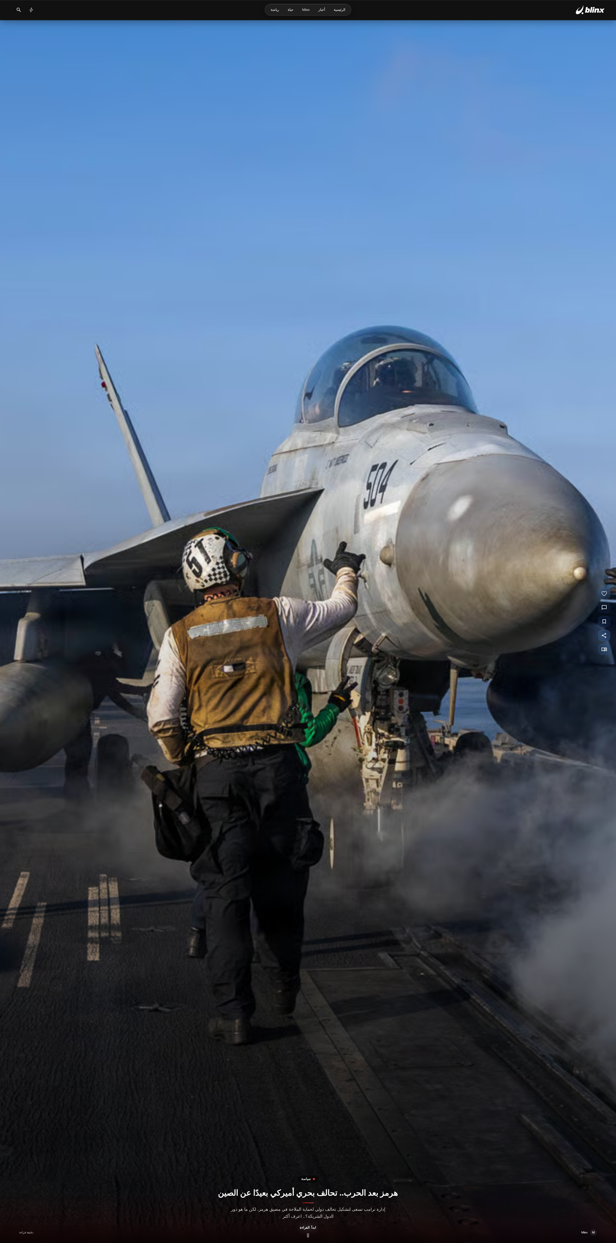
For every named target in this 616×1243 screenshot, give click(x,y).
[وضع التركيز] (604, 649)
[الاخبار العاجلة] (31, 10)
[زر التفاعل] (604, 593)
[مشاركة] (604, 635)
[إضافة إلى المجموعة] (604, 621)
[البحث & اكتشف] (18, 10)
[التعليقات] (604, 607)
